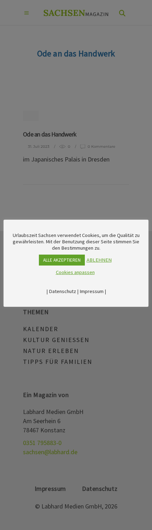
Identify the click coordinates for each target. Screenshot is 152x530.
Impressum (92, 291)
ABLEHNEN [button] (99, 260)
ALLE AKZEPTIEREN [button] (62, 260)
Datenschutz (62, 291)
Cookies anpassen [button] (75, 272)
